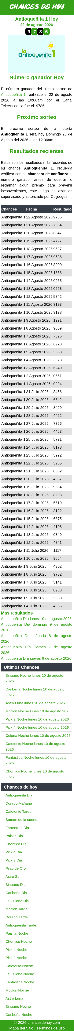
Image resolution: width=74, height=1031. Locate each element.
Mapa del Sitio (21, 1028)
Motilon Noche (17, 990)
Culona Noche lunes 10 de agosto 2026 (38, 736)
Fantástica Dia (17, 828)
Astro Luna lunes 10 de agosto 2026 (35, 703)
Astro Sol (13, 877)
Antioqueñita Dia (19, 795)
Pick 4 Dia (14, 852)
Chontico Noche (19, 942)
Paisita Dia (14, 836)
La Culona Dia (17, 901)
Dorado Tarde (17, 917)
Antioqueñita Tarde (21, 925)
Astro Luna (14, 998)
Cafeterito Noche (19, 966)
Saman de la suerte (21, 820)
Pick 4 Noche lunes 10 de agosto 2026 (37, 727)
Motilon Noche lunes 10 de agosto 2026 (38, 711)
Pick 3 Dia (14, 860)
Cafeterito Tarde (18, 811)
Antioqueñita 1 (13, 94)
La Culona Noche (20, 974)
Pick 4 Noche (16, 950)
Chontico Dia (16, 844)
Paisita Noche (17, 933)
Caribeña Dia (16, 893)
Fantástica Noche (20, 982)
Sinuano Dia (16, 885)
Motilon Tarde (17, 909)
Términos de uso (50, 1028)
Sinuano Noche (18, 1007)
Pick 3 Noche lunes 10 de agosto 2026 (37, 719)
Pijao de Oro (16, 868)
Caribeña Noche (19, 1015)
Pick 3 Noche (16, 958)
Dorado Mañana (19, 803)
